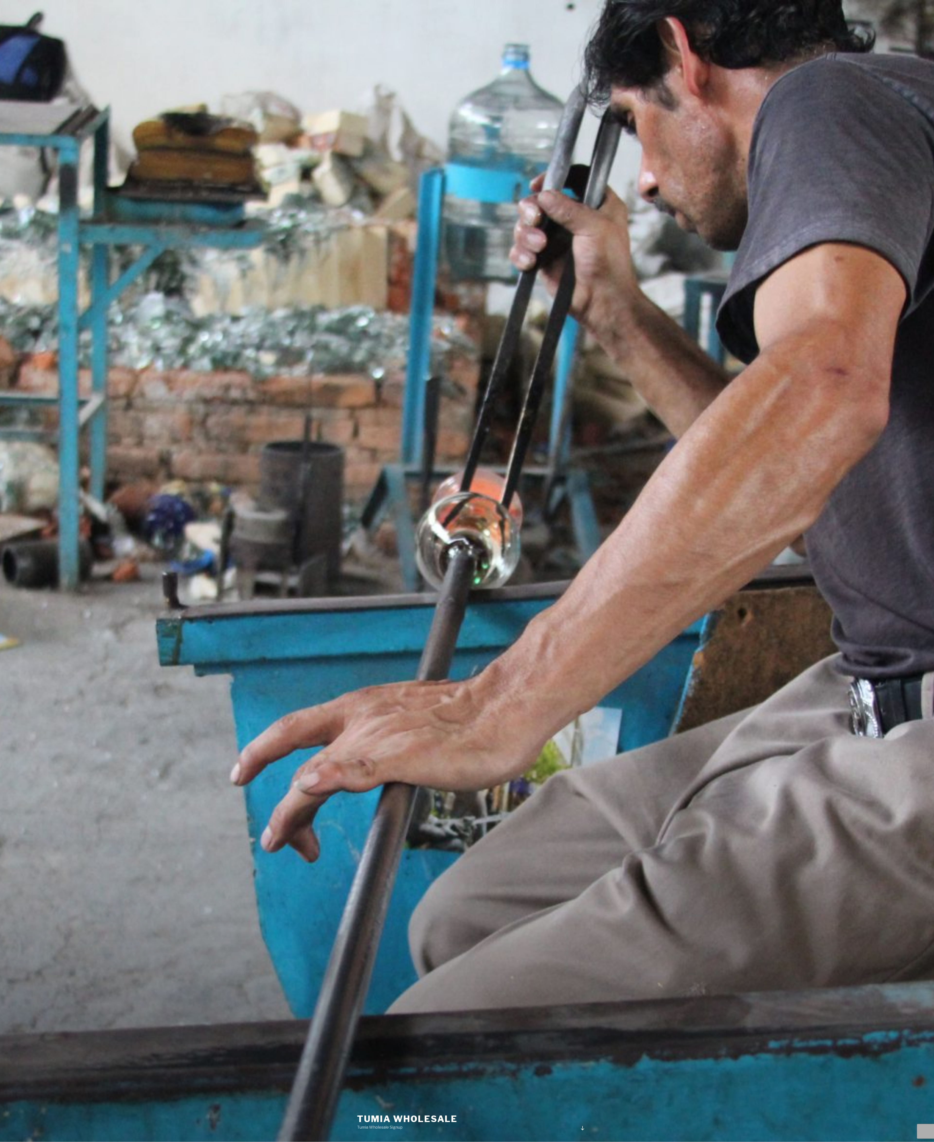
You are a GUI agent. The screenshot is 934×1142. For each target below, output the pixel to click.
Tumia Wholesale (407, 1119)
